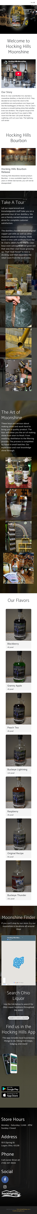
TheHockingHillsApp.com (23, 1209)
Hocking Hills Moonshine (11, 2)
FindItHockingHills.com (18, 1211)
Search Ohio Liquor (18, 1018)
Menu (32, 2)
